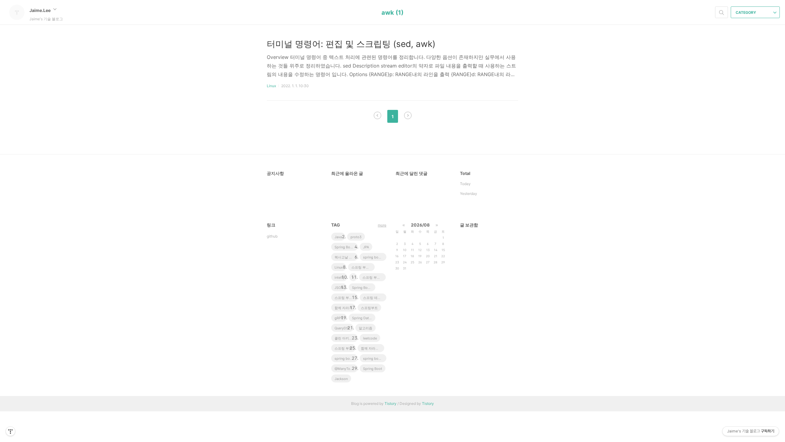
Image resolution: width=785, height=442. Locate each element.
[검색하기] (721, 12)
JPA (366, 247)
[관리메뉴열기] (10, 431)
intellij (339, 277)
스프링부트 (369, 308)
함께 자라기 (343, 308)
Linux (271, 85)
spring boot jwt (346, 358)
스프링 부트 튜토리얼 (374, 277)
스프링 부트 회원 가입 (346, 298)
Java (338, 237)
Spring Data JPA (363, 318)
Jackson (341, 379)
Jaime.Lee (40, 10)
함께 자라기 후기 (372, 348)
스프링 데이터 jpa (374, 298)
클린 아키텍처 (345, 338)
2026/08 (420, 224)
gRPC (339, 318)
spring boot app (374, 257)
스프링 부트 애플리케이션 (363, 267)
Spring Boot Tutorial (363, 287)
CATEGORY (746, 12)
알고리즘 (365, 328)
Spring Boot (372, 368)
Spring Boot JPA (346, 247)
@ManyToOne (345, 368)
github (272, 236)
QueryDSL (342, 328)
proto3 (356, 237)
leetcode (370, 338)
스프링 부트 (343, 348)
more (382, 225)
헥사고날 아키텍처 (346, 257)
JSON (339, 287)
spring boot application (374, 358)
